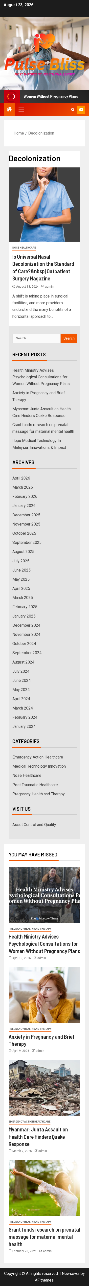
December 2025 (26, 515)
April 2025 (21, 588)
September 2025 (27, 542)
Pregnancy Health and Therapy (38, 794)
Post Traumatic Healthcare (35, 784)
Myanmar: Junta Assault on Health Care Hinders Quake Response (38, 1136)
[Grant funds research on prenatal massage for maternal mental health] (44, 1188)
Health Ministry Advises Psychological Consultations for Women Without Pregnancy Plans (41, 377)
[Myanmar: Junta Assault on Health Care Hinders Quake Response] (44, 1088)
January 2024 (24, 726)
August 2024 (23, 662)
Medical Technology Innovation (39, 766)
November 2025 (26, 524)
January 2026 (24, 505)
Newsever (71, 1273)
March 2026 (22, 487)
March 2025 (22, 597)
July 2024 (20, 671)
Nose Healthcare (24, 247)
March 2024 (22, 708)
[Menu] (21, 109)
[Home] (9, 109)
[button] (21, 109)
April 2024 (21, 698)
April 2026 (21, 478)
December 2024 (26, 625)
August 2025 (23, 551)
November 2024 (26, 634)
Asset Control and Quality (34, 824)
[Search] (73, 110)
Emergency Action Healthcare (37, 757)
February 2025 (24, 606)
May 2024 (21, 689)
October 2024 (24, 643)
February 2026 (24, 496)
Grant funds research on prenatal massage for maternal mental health (44, 1236)
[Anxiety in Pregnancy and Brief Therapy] (44, 995)
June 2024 (21, 680)
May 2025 (21, 579)
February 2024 (24, 717)
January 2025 (24, 616)
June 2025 (21, 570)
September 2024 (27, 652)
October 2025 (24, 533)
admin (49, 286)
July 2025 (20, 561)
